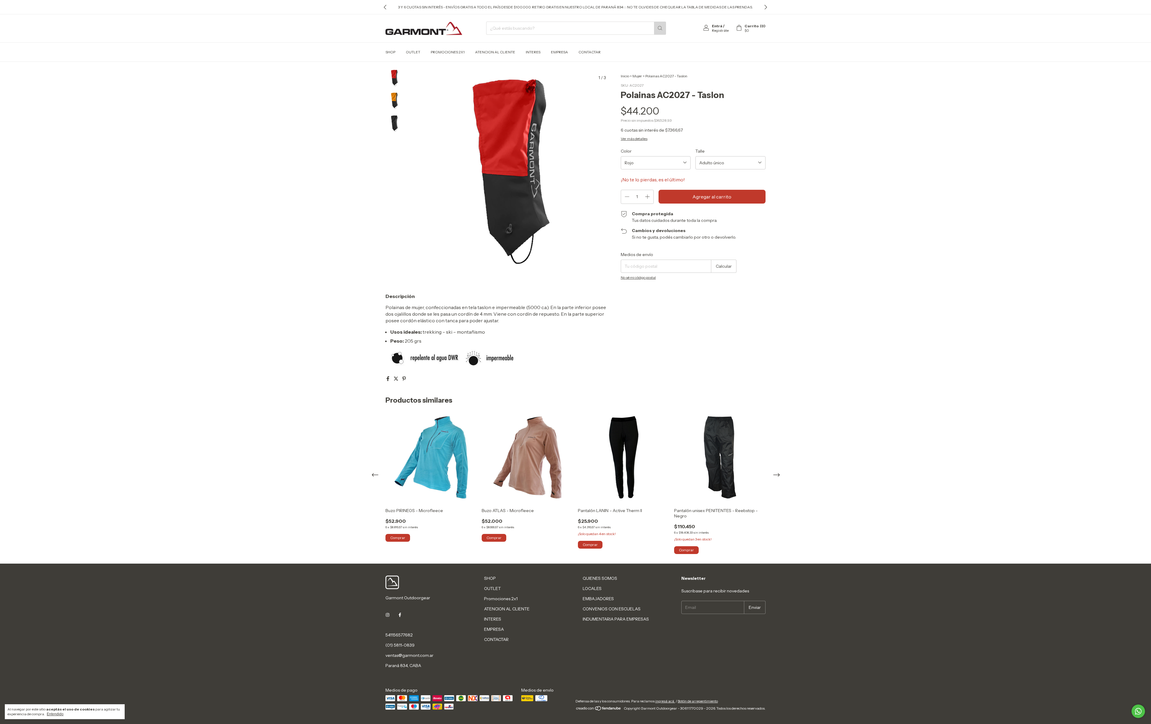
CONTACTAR (589, 52)
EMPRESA (559, 52)
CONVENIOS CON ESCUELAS (612, 609)
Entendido (55, 714)
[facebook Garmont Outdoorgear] (400, 615)
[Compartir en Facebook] (388, 379)
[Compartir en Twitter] (396, 379)
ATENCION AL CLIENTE (495, 52)
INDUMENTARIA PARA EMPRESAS (616, 619)
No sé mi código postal (638, 277)
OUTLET (413, 52)
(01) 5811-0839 (400, 645)
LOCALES (592, 588)
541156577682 (399, 635)
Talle (700, 151)
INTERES (533, 52)
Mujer (637, 76)
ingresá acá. (665, 701)
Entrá (717, 26)
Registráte (720, 30)
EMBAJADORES (598, 598)
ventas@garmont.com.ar (409, 655)
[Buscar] (660, 28)
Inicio (625, 76)
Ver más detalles (634, 138)
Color (626, 151)
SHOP (390, 52)
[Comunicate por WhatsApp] (1138, 711)
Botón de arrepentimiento (698, 701)
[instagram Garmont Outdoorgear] (387, 615)
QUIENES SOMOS (600, 578)
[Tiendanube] (599, 710)
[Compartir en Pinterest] (404, 379)
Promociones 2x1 (448, 52)
